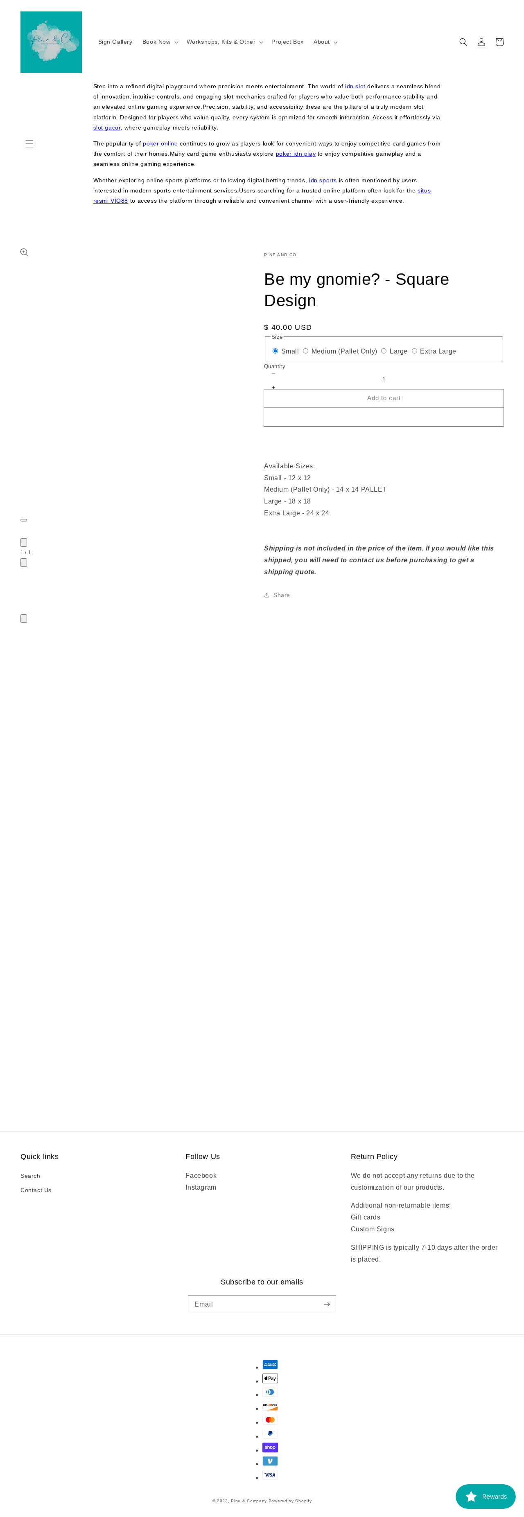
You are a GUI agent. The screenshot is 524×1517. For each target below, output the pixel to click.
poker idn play (296, 153)
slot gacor (107, 127)
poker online (160, 143)
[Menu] (29, 144)
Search (30, 1175)
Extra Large (438, 351)
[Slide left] (23, 542)
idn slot (355, 86)
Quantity (274, 366)
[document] (262, 863)
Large (399, 351)
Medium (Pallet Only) (344, 351)
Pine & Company (249, 1501)
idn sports (323, 180)
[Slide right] (23, 562)
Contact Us (36, 1190)
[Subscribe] (327, 1304)
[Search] (463, 42)
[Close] (23, 618)
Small (290, 351)
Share (281, 595)
